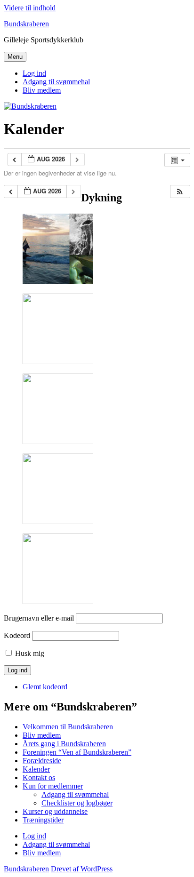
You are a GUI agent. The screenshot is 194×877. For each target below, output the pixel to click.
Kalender (36, 769)
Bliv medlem (42, 90)
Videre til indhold (30, 8)
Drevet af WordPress (82, 869)
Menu (15, 56)
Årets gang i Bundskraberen (64, 744)
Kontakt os (39, 777)
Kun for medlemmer (53, 786)
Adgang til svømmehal (56, 82)
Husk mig (29, 653)
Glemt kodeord (45, 687)
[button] (179, 191)
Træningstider (43, 820)
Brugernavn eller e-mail (39, 618)
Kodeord (17, 635)
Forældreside (42, 761)
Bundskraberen (26, 24)
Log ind (34, 73)
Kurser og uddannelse (55, 811)
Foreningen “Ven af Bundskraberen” (77, 752)
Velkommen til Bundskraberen (68, 727)
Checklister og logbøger (77, 803)
